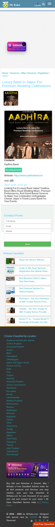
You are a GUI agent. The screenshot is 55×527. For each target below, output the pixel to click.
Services (14, 73)
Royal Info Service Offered (31, 260)
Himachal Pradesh (14, 381)
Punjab (9, 429)
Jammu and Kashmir (16, 385)
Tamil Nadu (11, 438)
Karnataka (11, 391)
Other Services (28, 73)
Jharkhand (11, 388)
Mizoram (10, 413)
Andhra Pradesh (14, 343)
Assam (9, 350)
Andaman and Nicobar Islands (20, 340)
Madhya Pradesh (14, 400)
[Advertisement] (27, 40)
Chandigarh (11, 356)
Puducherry (11, 426)
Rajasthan (43, 73)
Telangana (11, 442)
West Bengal (12, 454)
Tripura (9, 445)
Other (9, 423)
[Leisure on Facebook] (43, 520)
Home (5, 73)
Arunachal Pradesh (15, 347)
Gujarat (9, 375)
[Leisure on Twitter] (48, 520)
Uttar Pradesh (12, 448)
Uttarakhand (12, 451)
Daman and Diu (13, 365)
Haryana (10, 378)
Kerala (9, 394)
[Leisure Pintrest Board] (40, 520)
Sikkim (9, 435)
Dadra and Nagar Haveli (17, 362)
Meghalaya (11, 410)
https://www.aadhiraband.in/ (28, 175)
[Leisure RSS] (36, 520)
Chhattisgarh (12, 359)
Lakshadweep (12, 397)
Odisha (9, 419)
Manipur (10, 407)
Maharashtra (12, 404)
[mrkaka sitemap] (32, 520)
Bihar (8, 353)
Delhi (8, 369)
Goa (8, 372)
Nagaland (10, 416)
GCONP (33, 517)
